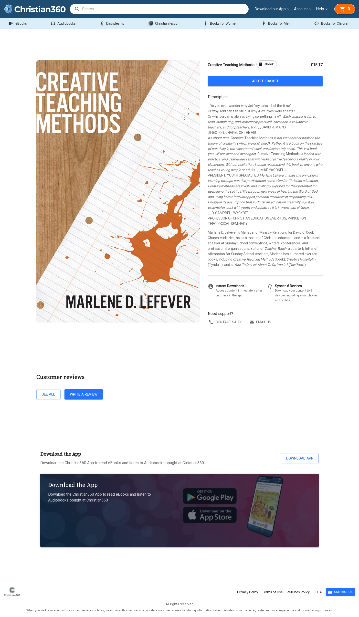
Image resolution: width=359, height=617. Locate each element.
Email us (263, 322)
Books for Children (331, 23)
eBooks (18, 23)
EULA (318, 592)
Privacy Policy (247, 592)
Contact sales (229, 322)
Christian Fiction (164, 23)
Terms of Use (272, 592)
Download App (299, 458)
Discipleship (111, 23)
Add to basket (265, 81)
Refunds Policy (298, 592)
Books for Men (276, 23)
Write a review (83, 394)
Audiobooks (63, 23)
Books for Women (220, 23)
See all (48, 394)
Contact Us (340, 592)
